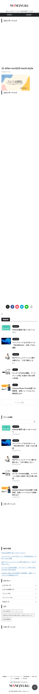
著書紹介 (9, 14)
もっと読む (20, 402)
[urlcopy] (31, 307)
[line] (26, 307)
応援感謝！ (29, 14)
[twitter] (8, 307)
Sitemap (25, 678)
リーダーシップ (17, 611)
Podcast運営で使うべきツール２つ (13, 553)
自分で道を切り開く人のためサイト (19, 682)
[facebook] (12, 307)
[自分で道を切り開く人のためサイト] (19, 6)
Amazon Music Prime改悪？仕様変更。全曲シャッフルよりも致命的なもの (24, 390)
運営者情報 (26, 676)
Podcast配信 (6, 611)
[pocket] (17, 307)
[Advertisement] (19, 43)
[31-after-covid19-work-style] (22, 307)
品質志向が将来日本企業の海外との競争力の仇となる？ (18, 615)
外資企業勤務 (6, 619)
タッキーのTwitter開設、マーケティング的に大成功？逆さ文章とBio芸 (24, 375)
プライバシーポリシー (15, 676)
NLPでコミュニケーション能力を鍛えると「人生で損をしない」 (23, 360)
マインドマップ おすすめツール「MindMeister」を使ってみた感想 (23, 345)
